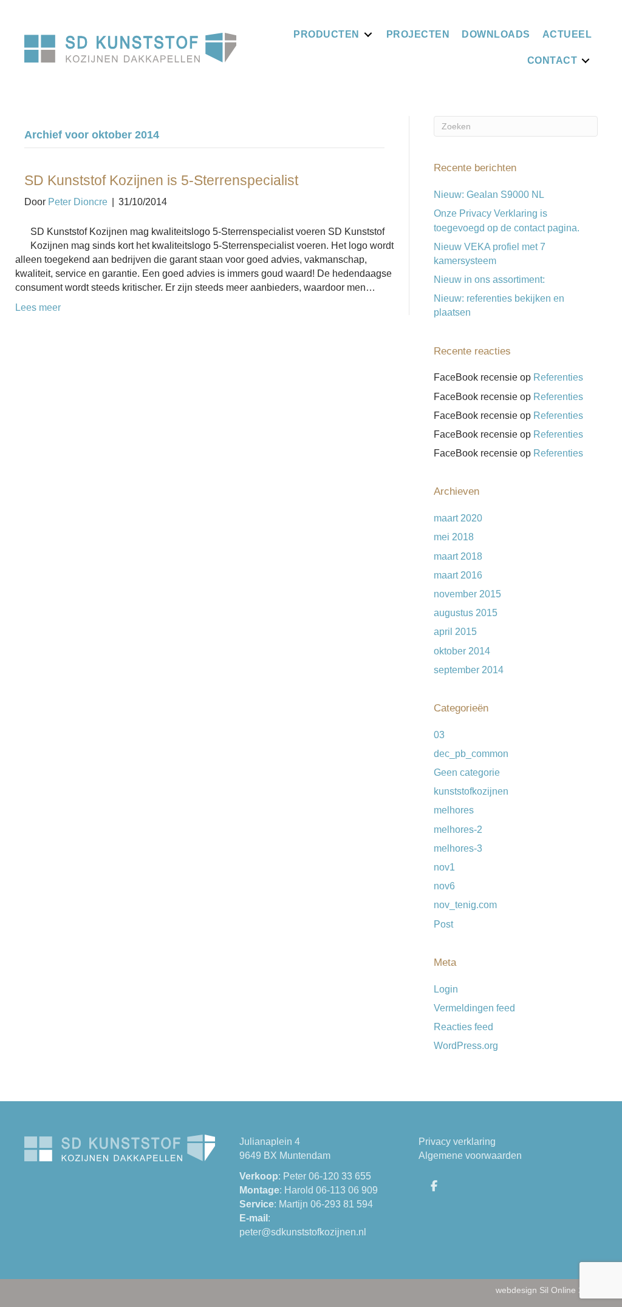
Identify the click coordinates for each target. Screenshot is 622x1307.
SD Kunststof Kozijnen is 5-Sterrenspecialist (161, 180)
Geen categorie (467, 772)
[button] (433, 1185)
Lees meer (38, 307)
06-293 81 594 (341, 1204)
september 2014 (469, 670)
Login (446, 989)
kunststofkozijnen (471, 791)
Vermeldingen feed (474, 1008)
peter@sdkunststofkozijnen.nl (302, 1232)
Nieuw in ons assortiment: (489, 279)
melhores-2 (458, 829)
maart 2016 (458, 575)
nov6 (444, 886)
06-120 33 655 (340, 1176)
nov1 (444, 867)
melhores (454, 810)
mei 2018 (454, 537)
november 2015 (467, 594)
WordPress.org (466, 1046)
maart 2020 (458, 518)
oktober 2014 (462, 651)
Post (443, 924)
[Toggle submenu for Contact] (585, 60)
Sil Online (557, 1290)
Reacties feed (463, 1027)
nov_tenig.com (465, 905)
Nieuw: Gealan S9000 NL (489, 194)
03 (439, 735)
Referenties (558, 377)
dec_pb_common (471, 754)
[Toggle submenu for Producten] (368, 34)
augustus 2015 (465, 613)
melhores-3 (458, 848)
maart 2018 (458, 556)
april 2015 (455, 631)
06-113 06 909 (347, 1190)
